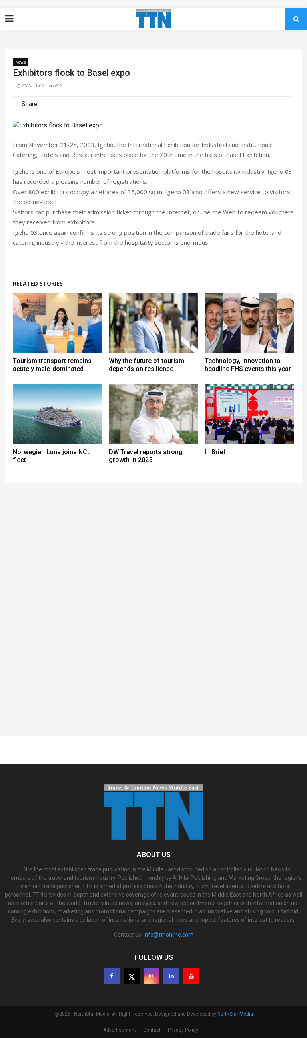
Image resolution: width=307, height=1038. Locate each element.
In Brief (215, 452)
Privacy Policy (183, 1030)
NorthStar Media (235, 1014)
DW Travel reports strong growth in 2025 (146, 456)
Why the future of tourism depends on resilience (146, 365)
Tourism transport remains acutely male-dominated (52, 365)
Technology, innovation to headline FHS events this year (248, 365)
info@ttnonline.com (168, 934)
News (20, 62)
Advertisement (119, 1030)
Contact (152, 1030)
